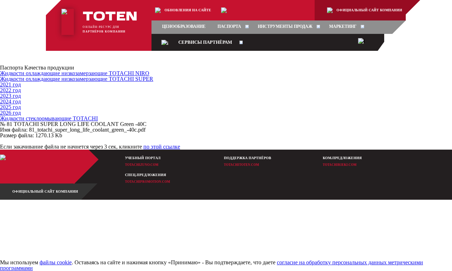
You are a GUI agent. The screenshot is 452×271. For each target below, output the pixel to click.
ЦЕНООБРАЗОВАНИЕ (184, 26)
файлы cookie (56, 262)
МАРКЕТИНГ (343, 26)
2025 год (10, 107)
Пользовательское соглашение (230, 246)
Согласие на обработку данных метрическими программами (252, 228)
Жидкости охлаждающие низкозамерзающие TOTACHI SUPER (76, 79)
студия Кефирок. (65, 225)
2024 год (10, 101)
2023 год (10, 96)
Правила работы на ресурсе (228, 209)
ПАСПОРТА (229, 26)
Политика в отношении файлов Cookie (237, 237)
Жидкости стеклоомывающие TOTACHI (49, 118)
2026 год (10, 113)
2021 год (10, 85)
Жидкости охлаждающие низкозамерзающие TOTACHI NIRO (74, 73)
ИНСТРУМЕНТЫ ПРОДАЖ (285, 26)
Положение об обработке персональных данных (243, 219)
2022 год (10, 90)
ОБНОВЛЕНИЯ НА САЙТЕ (188, 10)
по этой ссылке (161, 147)
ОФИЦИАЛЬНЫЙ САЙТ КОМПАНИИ (369, 10)
